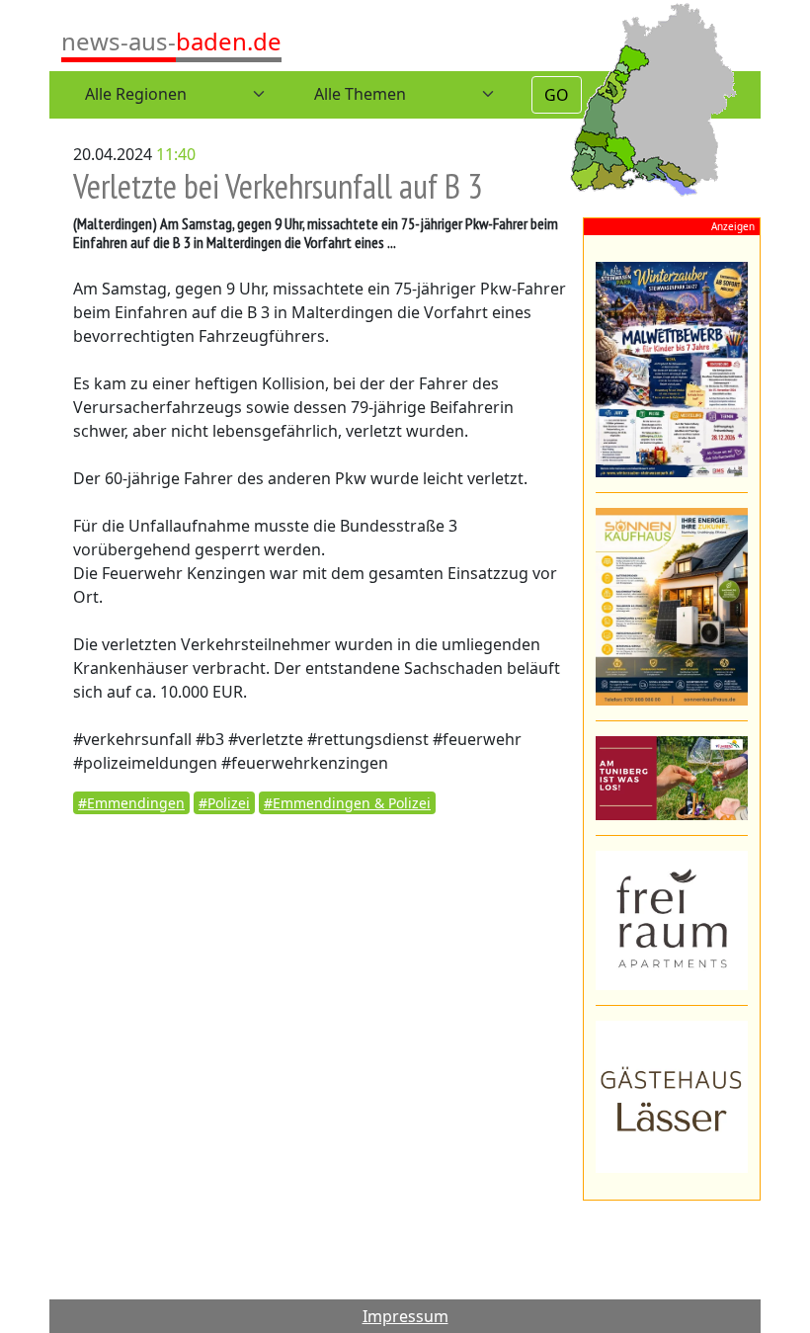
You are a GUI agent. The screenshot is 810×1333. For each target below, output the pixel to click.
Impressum (405, 1316)
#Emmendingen (131, 802)
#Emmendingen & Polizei (347, 802)
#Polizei (224, 802)
